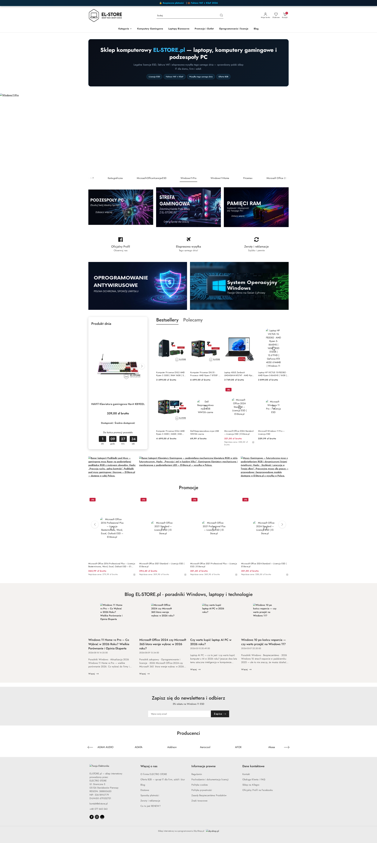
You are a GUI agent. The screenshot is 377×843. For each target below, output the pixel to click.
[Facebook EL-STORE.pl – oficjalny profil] (120, 244)
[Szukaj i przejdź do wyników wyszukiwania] (221, 15)
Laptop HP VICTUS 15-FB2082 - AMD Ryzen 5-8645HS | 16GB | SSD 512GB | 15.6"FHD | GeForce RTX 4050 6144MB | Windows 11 (272, 374)
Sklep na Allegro (250, 784)
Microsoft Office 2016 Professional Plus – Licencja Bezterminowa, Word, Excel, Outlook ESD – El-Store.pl (111, 565)
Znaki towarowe (199, 800)
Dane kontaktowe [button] (253, 766)
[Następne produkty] (282, 524)
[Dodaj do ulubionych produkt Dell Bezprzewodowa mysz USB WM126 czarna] (217, 390)
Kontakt (246, 774)
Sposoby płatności (149, 795)
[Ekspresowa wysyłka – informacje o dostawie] (188, 244)
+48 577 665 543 (99, 809)
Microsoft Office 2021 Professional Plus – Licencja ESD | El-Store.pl (213, 565)
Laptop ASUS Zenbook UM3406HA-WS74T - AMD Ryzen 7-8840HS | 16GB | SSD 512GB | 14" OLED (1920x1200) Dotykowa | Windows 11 (239, 374)
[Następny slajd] (370, 134)
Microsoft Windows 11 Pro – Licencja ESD (271, 432)
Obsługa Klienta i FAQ (253, 779)
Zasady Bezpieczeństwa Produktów (208, 795)
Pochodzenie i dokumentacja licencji (210, 779)
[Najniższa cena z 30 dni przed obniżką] (253, 442)
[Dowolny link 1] (102, 817)
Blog (142, 784)
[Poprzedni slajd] (6, 134)
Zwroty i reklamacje (150, 800)
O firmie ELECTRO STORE (153, 774)
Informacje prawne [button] (203, 766)
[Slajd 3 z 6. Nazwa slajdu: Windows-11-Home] (188, 134)
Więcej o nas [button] (148, 766)
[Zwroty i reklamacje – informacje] (256, 244)
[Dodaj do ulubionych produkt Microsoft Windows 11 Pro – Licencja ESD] (285, 390)
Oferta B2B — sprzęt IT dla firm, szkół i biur (162, 779)
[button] (125, 29)
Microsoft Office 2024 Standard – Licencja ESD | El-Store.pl (238, 432)
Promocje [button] (188, 487)
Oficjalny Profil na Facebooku (257, 790)
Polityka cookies (199, 784)
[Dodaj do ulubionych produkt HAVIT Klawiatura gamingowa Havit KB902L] (141, 332)
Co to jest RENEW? (150, 806)
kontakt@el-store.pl (99, 803)
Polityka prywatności (201, 790)
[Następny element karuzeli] (286, 747)
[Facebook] (92, 817)
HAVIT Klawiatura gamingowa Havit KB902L (118, 404)
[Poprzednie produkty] (94, 524)
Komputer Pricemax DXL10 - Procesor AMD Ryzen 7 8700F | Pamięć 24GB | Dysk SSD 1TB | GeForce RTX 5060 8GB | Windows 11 (204, 374)
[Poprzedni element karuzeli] (90, 747)
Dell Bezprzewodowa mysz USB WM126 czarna (204, 432)
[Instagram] (97, 817)
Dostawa (144, 790)
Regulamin (196, 774)
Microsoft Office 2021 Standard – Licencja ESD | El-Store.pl (161, 565)
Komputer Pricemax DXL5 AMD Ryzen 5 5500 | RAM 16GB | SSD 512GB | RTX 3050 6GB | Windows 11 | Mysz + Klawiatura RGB (171, 374)
